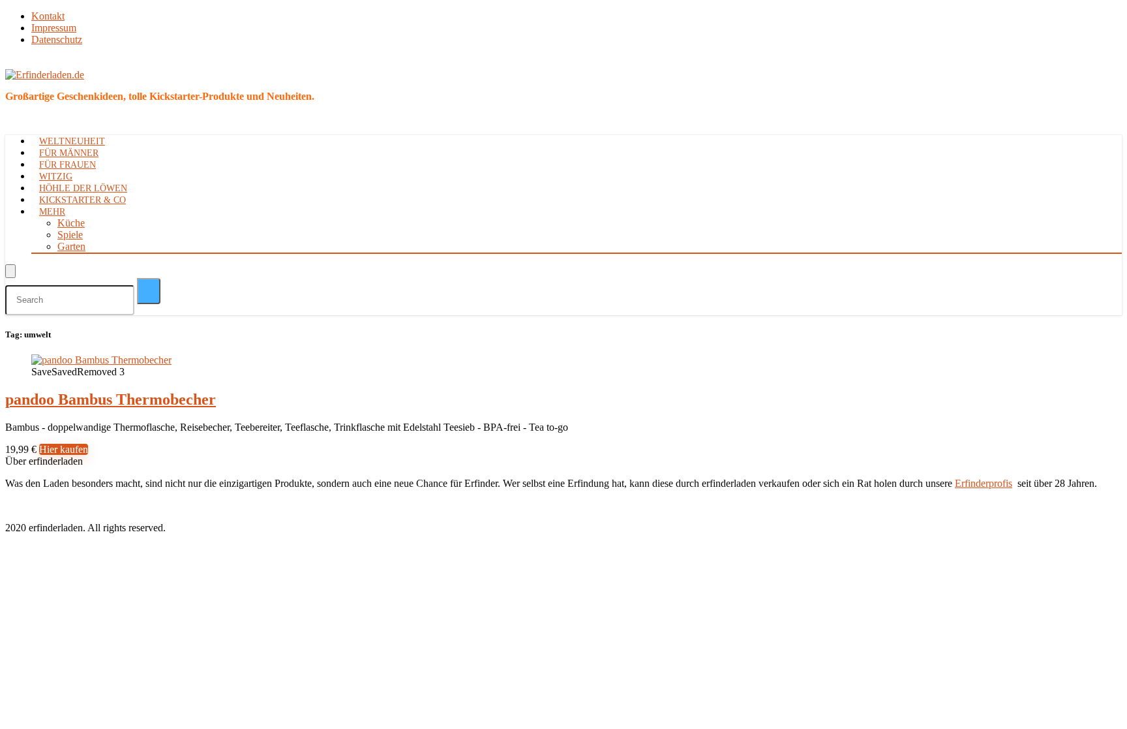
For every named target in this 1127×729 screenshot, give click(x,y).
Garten (71, 246)
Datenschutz (56, 39)
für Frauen (67, 165)
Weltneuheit (72, 141)
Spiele (70, 234)
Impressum (53, 27)
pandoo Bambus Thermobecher (110, 399)
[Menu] (10, 271)
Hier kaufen (63, 449)
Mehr (52, 212)
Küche (71, 222)
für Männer (68, 153)
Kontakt (48, 16)
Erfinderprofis (983, 483)
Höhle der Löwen (83, 188)
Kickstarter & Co (82, 200)
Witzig (55, 176)
